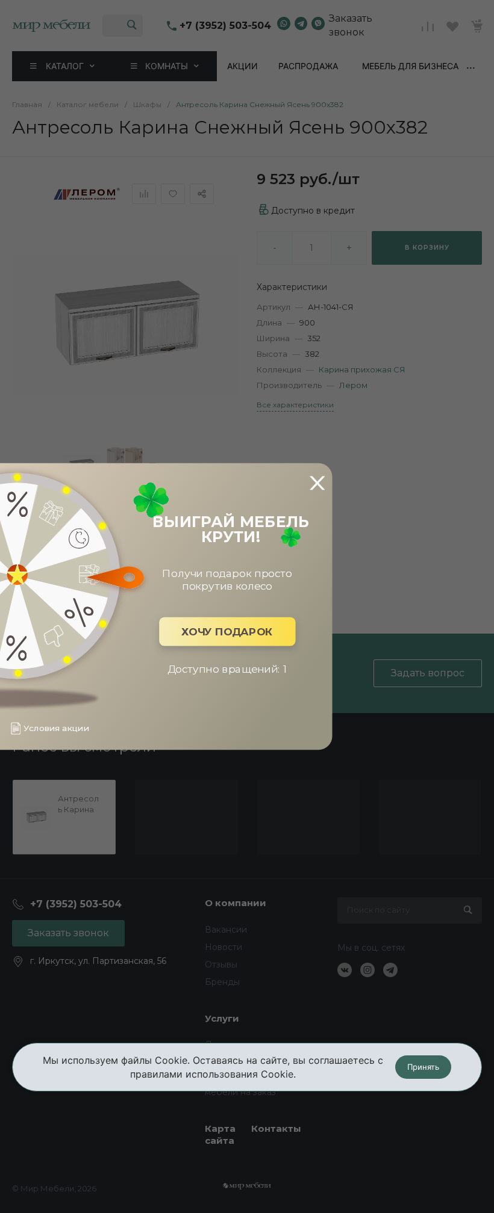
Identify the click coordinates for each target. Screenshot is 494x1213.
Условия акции (56, 728)
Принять (423, 1067)
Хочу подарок (227, 631)
